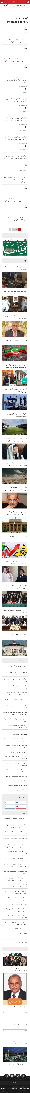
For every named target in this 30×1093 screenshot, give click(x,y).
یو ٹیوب (21, 807)
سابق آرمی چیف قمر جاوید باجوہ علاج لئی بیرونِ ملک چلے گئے (15, 317)
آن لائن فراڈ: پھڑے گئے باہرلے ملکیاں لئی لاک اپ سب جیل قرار (16, 267)
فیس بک (21, 803)
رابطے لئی (15, 1082)
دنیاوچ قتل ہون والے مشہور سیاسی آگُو (17, 1024)
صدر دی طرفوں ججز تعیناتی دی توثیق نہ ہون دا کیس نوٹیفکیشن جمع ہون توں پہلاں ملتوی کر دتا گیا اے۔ (16, 366)
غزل (26, 29)
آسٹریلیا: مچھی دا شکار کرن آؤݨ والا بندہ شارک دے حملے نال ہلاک (15, 390)
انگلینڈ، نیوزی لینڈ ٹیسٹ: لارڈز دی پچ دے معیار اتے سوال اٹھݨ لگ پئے (15, 415)
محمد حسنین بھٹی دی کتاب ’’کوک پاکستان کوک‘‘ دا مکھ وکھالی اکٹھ (16, 1042)
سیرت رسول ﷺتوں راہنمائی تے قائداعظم (17, 1006)
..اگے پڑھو (25, 82)
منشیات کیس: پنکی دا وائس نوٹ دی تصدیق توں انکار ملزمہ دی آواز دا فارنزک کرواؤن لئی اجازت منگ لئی (15, 439)
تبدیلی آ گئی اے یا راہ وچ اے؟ (21, 790)
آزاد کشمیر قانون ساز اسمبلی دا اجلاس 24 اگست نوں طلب (12, 5)
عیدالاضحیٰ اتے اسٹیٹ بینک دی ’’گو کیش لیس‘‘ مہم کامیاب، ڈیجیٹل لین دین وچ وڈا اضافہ (16, 513)
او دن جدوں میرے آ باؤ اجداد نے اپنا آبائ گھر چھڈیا (17, 785)
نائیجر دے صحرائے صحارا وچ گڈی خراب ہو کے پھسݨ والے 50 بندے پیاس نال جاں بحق (16, 464)
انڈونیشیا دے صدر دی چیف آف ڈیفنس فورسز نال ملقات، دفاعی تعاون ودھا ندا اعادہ (15, 969)
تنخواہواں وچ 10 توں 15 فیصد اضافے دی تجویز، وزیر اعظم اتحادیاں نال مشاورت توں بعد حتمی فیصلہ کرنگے (15, 488)
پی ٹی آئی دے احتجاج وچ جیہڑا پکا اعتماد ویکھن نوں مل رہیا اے (16, 341)
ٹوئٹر (10, 803)
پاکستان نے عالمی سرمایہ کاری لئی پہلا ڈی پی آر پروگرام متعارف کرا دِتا (15, 586)
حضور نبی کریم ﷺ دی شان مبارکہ (18, 1064)
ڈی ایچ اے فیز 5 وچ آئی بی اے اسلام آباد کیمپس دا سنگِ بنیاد (15, 611)
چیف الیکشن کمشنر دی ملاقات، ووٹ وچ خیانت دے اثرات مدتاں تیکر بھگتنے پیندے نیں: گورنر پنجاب (15, 292)
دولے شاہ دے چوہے (23, 781)
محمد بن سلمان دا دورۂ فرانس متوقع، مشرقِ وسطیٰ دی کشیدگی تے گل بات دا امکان (16, 562)
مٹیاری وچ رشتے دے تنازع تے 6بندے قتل (19, 752)
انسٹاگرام (10, 807)
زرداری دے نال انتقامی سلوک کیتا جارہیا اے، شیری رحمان (16, 776)
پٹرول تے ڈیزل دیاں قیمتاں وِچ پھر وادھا (18, 536)
